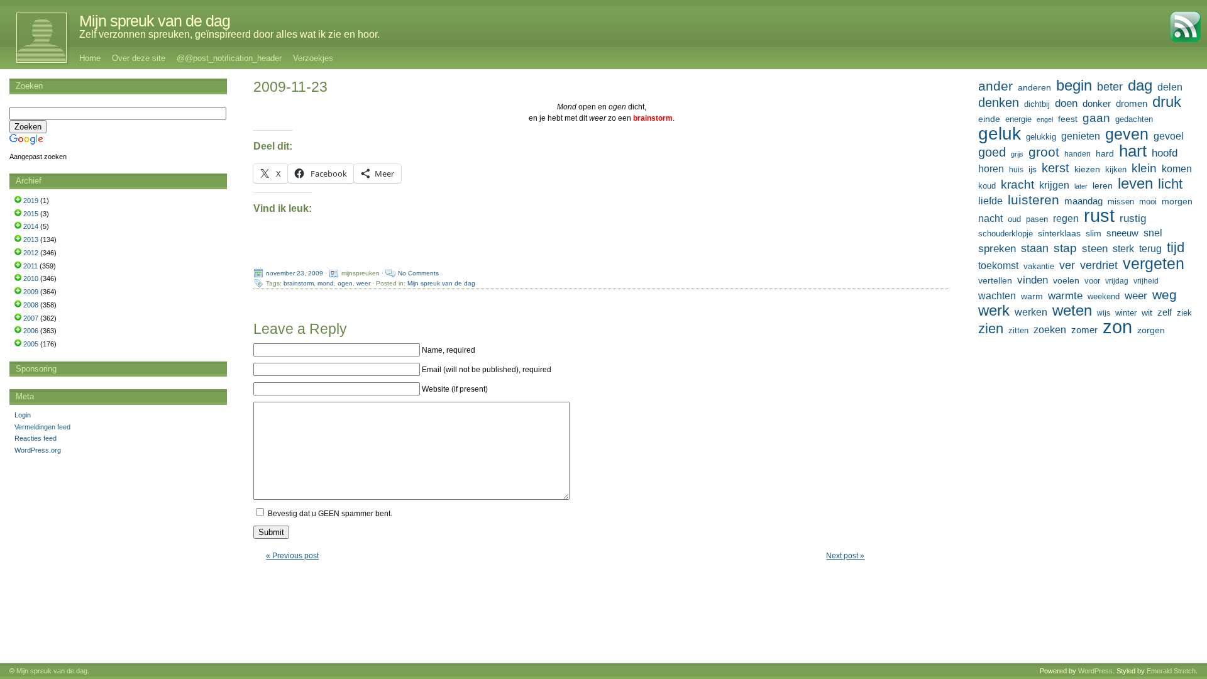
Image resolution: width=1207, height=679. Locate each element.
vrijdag (1116, 281)
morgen (1177, 201)
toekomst (998, 265)
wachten (997, 295)
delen (1169, 87)
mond (325, 283)
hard (1105, 153)
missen (1121, 201)
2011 (30, 266)
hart (1133, 151)
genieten (1080, 135)
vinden (1032, 280)
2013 (30, 239)
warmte (1065, 295)
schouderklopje (1005, 233)
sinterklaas (1059, 233)
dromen (1131, 103)
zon (1117, 327)
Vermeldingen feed (42, 427)
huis (1016, 169)
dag (1140, 85)
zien (990, 329)
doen (1066, 103)
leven (1135, 183)
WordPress (1095, 671)
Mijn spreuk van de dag (154, 21)
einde (989, 119)
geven (1127, 134)
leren (1103, 185)
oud (1014, 219)
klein (1144, 168)
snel (1153, 233)
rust (1099, 216)
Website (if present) (455, 389)
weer (363, 283)
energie (1018, 119)
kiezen (1087, 169)
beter (1110, 86)
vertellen (995, 280)
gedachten (1134, 119)
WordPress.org (37, 450)
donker (1097, 103)
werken (1031, 311)
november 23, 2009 (294, 273)
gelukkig (1041, 137)
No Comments (418, 273)
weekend (1104, 296)
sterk (1123, 248)
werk (994, 310)
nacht (990, 218)
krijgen (1054, 185)
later (1081, 186)
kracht (1017, 184)
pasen (1037, 219)
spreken (997, 249)
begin (1074, 85)
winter (1126, 312)
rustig (1133, 218)
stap (1065, 248)
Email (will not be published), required (486, 369)
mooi (1148, 201)
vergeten (1153, 263)
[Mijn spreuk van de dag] (35, 37)
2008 (30, 305)
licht (1170, 184)
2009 (30, 291)
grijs (1017, 154)
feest (1067, 119)
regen (1066, 218)
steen (1095, 249)
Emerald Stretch (1171, 671)
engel (1045, 119)
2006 (30, 330)
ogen (345, 283)
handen (1077, 154)
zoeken (1049, 329)
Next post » (845, 555)
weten (1072, 310)
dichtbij (1037, 104)
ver (1067, 265)
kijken (1116, 169)
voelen (1066, 280)
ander (995, 86)
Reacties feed (35, 438)
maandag (1083, 201)
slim (1093, 233)
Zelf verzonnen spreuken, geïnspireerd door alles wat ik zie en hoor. (229, 34)
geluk (999, 133)
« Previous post (292, 555)
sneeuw (1122, 233)
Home (90, 58)
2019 (30, 200)
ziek (1184, 312)
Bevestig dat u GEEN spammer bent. (329, 513)
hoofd (1164, 153)
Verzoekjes (313, 58)
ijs (1032, 169)
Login (22, 415)
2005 (30, 344)
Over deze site (138, 58)
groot (1043, 152)
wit (1147, 312)
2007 (30, 318)
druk (1166, 102)
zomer (1084, 329)
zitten (1018, 330)
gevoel (1169, 136)
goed (992, 152)
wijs (1103, 313)
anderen (1034, 87)
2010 (30, 278)
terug (1150, 248)
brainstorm (299, 283)
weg (1164, 295)
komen (1177, 168)
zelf (1164, 312)
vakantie (1038, 266)
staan (1035, 248)
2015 (30, 214)
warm (1032, 296)
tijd (1175, 248)
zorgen (1151, 330)
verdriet (1099, 265)
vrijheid (1146, 281)
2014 (30, 226)
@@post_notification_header (229, 58)
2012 (30, 253)
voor (1092, 281)
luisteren (1033, 200)
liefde (990, 201)
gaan (1096, 117)
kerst (1055, 168)
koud (987, 186)
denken (998, 102)
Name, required (448, 350)
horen (991, 168)
